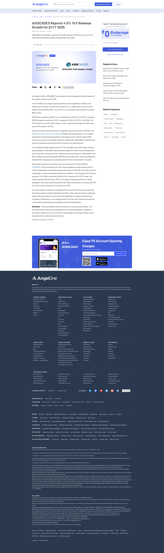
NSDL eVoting (124, 533)
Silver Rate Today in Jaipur (106, 428)
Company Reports (38, 356)
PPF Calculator (87, 328)
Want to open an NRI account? (115, 54)
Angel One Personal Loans (67, 533)
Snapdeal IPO (111, 358)
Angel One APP (46, 402)
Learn (62, 11)
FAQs (117, 530)
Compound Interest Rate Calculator (92, 315)
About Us (35, 304)
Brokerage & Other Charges (40, 301)
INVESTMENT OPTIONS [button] (65, 297)
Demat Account (112, 301)
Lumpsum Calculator (88, 306)
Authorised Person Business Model (67, 358)
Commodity (61, 321)
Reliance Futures (81, 418)
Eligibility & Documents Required (66, 356)
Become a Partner (87, 11)
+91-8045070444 (60, 518)
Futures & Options (108, 119)
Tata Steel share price (89, 374)
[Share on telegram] (40, 87)
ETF (59, 317)
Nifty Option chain (45, 421)
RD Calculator (86, 319)
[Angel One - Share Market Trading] (40, 4)
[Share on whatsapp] (45, 87)
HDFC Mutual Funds (90, 436)
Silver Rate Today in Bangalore (70, 428)
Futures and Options (63, 313)
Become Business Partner (64, 344)
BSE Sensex (93, 414)
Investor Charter (80, 533)
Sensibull (43, 405)
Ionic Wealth (58, 398)
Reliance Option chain (90, 421)
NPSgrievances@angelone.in (39, 517)
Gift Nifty (119, 414)
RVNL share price (62, 378)
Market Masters (118, 123)
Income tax (111, 321)
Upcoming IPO (62, 310)
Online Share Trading (113, 306)
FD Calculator (86, 317)
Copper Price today (48, 432)
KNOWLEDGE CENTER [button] (114, 297)
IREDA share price (37, 378)
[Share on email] (59, 87)
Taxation (123, 137)
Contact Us (36, 306)
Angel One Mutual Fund (53, 436)
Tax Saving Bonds (63, 335)
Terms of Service (73, 524)
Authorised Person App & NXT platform (68, 360)
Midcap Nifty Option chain (75, 421)
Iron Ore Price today (99, 432)
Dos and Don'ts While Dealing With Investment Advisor (99, 530)
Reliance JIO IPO (112, 347)
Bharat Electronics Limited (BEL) (48, 134)
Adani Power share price (89, 376)
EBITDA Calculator (88, 324)
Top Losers (86, 358)
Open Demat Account (103, 4)
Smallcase (50, 405)
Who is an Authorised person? (66, 349)
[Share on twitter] (50, 87)
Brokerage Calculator (88, 299)
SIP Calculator (87, 304)
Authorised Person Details (65, 362)
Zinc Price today (75, 432)
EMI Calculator (87, 330)
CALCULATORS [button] (87, 297)
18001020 (52, 390)
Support (106, 11)
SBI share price (62, 381)
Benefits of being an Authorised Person (68, 351)
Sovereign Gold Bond (63, 333)
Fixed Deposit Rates (98, 402)
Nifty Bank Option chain (59, 421)
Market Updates (108, 128)
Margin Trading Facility (78, 402)
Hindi (105, 123)
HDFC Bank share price (64, 374)
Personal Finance (108, 132)
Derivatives (111, 315)
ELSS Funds (55, 439)
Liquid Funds (64, 439)
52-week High (86, 351)
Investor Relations (38, 310)
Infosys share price (113, 376)
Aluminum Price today (62, 432)
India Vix (112, 414)
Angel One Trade (56, 402)
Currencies (61, 319)
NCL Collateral (105, 533)
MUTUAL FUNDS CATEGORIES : (41, 439)
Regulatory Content (51, 530)
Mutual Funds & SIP (50, 11)
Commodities (113, 114)
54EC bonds (61, 330)
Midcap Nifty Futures (68, 418)
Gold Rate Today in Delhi (65, 425)
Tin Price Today (111, 432)
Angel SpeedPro (66, 402)
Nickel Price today (87, 432)
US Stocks (61, 315)
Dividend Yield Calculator (89, 310)
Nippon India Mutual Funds (119, 436)
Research (106, 137)
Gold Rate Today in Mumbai (49, 425)
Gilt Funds (95, 439)
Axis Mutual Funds (78, 436)
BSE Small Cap (103, 414)
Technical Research (38, 353)
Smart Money (36, 347)
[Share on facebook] (54, 87)
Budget (106, 114)
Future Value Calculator (89, 313)
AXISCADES (36, 167)
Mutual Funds (118, 128)
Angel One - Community (39, 358)
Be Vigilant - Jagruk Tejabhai (40, 360)
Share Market (114, 137)
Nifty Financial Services (60, 414)
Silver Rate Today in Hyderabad (51, 428)
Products (76, 11)
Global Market (119, 119)
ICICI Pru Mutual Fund (104, 436)
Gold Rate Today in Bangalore (118, 425)
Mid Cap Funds (104, 439)
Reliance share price (113, 374)
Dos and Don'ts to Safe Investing (67, 530)
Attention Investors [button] (39, 447)
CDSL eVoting (114, 533)
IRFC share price (37, 374)
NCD (59, 324)
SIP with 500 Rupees (63, 306)
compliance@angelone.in (74, 515)
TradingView (69, 405)
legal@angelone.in (76, 520)
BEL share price (87, 383)
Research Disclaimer (38, 530)
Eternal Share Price (88, 381)
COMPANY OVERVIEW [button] (39, 297)
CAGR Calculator (87, 308)
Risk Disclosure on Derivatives (48, 536)
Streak (56, 405)
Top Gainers (86, 356)
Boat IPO (110, 351)
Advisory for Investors (93, 533)
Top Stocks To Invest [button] (40, 372)
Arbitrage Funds (85, 439)
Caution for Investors (64, 536)
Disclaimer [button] (35, 496)
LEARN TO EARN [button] (38, 342)
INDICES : (34, 414)
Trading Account (112, 304)
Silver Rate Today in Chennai (89, 428)
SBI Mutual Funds (66, 436)
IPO (109, 313)
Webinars (35, 313)
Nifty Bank (49, 414)
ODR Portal (35, 536)
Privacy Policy (63, 524)
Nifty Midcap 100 (83, 414)
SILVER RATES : (36, 428)
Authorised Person (113, 324)
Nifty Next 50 (73, 414)
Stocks (60, 299)
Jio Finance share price (114, 381)
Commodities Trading (113, 317)
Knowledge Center (38, 344)
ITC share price (112, 378)
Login (118, 4)
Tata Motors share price (39, 381)
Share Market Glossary (89, 349)
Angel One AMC (49, 398)
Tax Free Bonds (62, 328)
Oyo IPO (110, 349)
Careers (35, 315)
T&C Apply (123, 530)
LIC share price (112, 383)
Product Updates (120, 132)
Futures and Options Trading (115, 319)
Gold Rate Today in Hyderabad (100, 425)
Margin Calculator (87, 301)
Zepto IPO (111, 353)
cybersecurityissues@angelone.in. (81, 518)
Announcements (87, 347)
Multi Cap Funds (114, 439)
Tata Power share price (64, 383)
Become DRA (61, 347)
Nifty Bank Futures (55, 418)
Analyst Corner (112, 326)
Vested (62, 405)
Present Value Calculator (89, 321)
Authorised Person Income (65, 353)
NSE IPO (110, 344)
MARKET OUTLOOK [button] (88, 342)
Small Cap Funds (74, 439)
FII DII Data (86, 360)
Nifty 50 (41, 414)
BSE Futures (91, 418)
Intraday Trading (112, 308)
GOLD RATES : (36, 425)
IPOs (110, 123)
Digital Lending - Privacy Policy (49, 533)
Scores (80, 530)
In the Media (36, 308)
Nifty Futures (44, 418)
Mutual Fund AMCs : (38, 435)
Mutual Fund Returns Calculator (91, 326)
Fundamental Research (39, 351)
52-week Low (86, 353)
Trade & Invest (37, 11)
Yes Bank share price (38, 383)
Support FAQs (62, 390)
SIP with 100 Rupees (63, 304)
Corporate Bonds (62, 326)
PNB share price (87, 378)
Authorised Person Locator (65, 364)
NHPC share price (62, 376)
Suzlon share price (38, 376)
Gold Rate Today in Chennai (82, 425)
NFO (59, 308)
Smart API (88, 402)
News (68, 11)
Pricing (98, 11)
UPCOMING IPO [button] (112, 342)
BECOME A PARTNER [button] (64, 342)
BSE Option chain (104, 421)
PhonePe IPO (111, 356)
